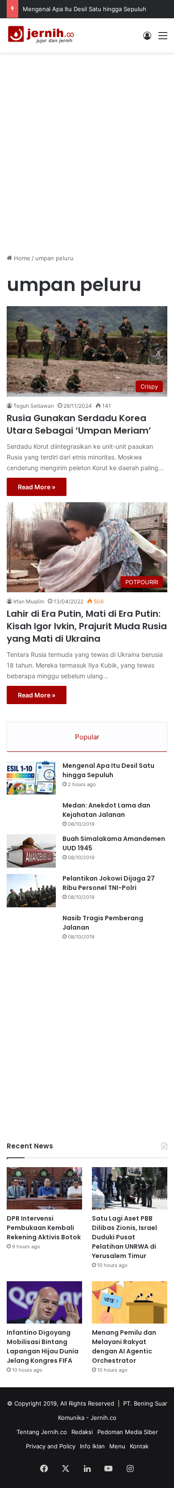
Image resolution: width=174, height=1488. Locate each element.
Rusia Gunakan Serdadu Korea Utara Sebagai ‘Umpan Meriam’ (79, 424)
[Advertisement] (87, 148)
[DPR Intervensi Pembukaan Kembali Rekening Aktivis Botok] (44, 1188)
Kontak (139, 1446)
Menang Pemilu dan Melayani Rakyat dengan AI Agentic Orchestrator (124, 1346)
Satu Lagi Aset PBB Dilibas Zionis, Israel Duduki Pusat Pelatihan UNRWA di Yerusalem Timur (124, 1237)
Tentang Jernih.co (42, 1431)
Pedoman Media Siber (127, 1431)
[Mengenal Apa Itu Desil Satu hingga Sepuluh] (31, 778)
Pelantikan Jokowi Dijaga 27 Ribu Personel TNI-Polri (108, 883)
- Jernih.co (101, 1417)
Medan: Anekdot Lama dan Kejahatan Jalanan (106, 810)
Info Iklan (92, 1446)
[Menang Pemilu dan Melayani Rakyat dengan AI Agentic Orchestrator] (129, 1302)
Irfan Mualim (28, 601)
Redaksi (82, 1431)
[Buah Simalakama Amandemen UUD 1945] (31, 851)
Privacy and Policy (50, 1446)
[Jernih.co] (42, 35)
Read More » (36, 487)
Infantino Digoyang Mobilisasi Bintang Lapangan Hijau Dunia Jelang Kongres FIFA (43, 1346)
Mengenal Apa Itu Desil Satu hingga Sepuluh (84, 8)
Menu (117, 1446)
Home (21, 258)
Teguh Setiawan (33, 405)
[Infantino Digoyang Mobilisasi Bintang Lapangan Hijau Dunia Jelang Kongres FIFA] (44, 1302)
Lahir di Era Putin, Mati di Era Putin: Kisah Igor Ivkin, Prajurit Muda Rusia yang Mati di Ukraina (87, 626)
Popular (87, 737)
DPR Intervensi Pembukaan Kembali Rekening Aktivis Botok (44, 1228)
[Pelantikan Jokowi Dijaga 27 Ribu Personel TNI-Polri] (31, 890)
